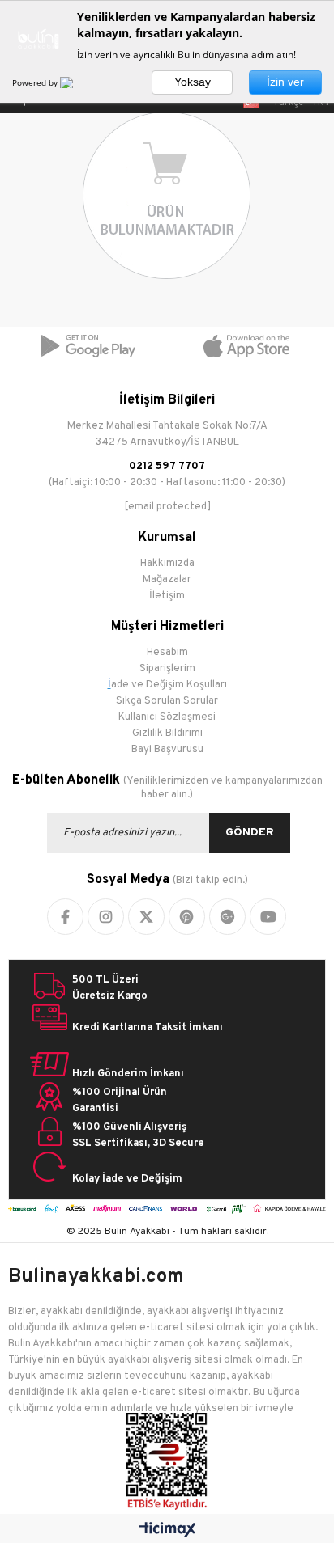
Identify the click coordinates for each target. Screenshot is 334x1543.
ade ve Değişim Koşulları (169, 684)
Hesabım (167, 652)
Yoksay (192, 81)
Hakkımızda (167, 563)
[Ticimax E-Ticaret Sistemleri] (167, 1530)
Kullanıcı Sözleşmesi (167, 717)
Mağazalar (167, 579)
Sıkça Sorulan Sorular (167, 701)
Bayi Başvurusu (167, 749)
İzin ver (285, 81)
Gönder (249, 832)
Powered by (36, 82)
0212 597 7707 (167, 466)
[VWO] (76, 82)
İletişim (167, 596)
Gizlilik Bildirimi (167, 733)
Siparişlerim (167, 668)
